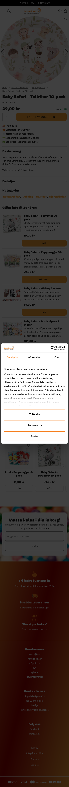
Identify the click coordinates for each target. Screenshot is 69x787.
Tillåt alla (34, 414)
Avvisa (34, 436)
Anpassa (32, 425)
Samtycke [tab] (12, 357)
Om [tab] (56, 357)
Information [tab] (34, 357)
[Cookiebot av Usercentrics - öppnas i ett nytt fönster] (50, 348)
